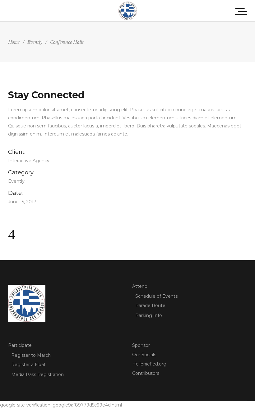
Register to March (31, 355)
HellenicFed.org (149, 364)
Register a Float (28, 364)
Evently (34, 42)
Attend (139, 286)
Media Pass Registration (37, 374)
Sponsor (141, 345)
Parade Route (150, 305)
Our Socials (144, 354)
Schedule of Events (156, 296)
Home (14, 42)
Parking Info (148, 315)
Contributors (145, 373)
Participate (20, 345)
